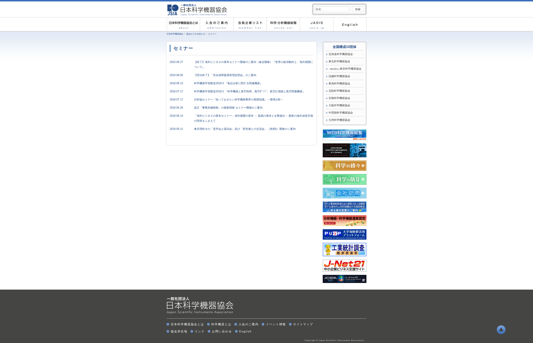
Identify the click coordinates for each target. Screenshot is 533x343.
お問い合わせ (222, 331)
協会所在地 (179, 331)
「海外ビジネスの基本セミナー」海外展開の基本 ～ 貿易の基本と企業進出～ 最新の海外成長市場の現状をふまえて (253, 118)
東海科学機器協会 (339, 83)
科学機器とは (221, 324)
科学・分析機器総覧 (283, 24)
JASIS (316, 24)
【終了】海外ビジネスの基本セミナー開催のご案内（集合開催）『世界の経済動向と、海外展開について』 (253, 64)
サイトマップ (303, 324)
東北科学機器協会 (339, 61)
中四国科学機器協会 (341, 112)
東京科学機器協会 (345, 68)
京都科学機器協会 (339, 98)
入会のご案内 (216, 24)
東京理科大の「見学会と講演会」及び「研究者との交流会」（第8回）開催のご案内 (245, 128)
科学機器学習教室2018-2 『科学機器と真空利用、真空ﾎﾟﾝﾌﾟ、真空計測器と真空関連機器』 (249, 91)
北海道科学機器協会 (341, 54)
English (349, 24)
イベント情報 (276, 324)
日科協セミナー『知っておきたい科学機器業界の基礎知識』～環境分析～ (238, 99)
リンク (200, 331)
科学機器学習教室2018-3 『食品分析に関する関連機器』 (228, 83)
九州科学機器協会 (339, 119)
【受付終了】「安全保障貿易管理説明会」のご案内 (225, 75)
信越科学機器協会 (339, 76)
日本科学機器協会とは (187, 324)
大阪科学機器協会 (339, 105)
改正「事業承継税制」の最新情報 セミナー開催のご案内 (228, 107)
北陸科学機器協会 (339, 90)
